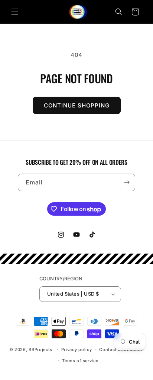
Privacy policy (76, 349)
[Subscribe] (126, 182)
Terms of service (80, 360)
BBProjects (40, 349)
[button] (15, 12)
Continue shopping (77, 105)
